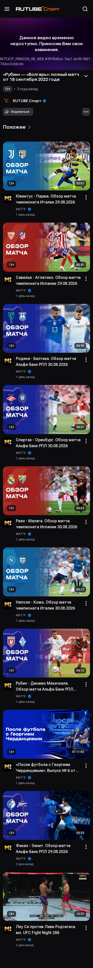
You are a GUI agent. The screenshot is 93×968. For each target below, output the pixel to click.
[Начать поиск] (85, 9)
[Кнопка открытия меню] (7, 9)
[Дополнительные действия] (86, 112)
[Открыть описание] (86, 76)
